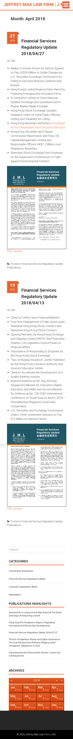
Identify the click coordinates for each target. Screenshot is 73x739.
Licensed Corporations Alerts (23, 587)
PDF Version (14, 251)
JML (12, 60)
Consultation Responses (21, 571)
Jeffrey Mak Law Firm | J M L (36, 4)
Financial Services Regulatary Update (42, 263)
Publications (14, 267)
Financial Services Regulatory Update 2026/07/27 (33, 632)
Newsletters (15, 595)
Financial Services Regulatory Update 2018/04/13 (39, 296)
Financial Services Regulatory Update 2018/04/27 (39, 47)
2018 (36, 680)
